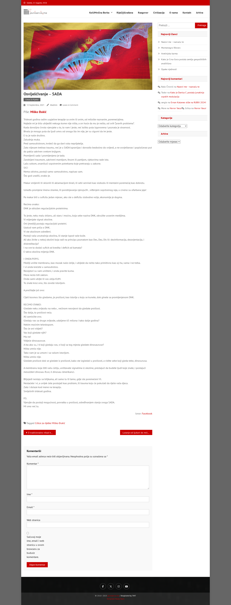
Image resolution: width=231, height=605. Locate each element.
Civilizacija (159, 12)
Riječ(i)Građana (125, 12)
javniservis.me (113, 595)
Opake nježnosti (169, 69)
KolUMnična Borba (99, 12)
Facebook (147, 413)
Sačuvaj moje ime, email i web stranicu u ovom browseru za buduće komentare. (35, 546)
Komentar (33, 463)
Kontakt (187, 12)
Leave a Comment (70, 105)
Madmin (53, 105)
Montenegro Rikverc (171, 47)
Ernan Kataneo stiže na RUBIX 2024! (188, 102)
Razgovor (143, 12)
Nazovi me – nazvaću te (172, 42)
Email (30, 507)
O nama (173, 12)
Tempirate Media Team (115, 599)
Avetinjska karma (169, 53)
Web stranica (33, 520)
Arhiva (199, 12)
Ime (29, 494)
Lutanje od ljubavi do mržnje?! (137, 432)
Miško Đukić (38, 112)
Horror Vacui (176, 108)
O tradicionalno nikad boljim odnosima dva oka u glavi (42, 432)
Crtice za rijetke (31, 99)
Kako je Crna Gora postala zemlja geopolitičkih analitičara (183, 61)
